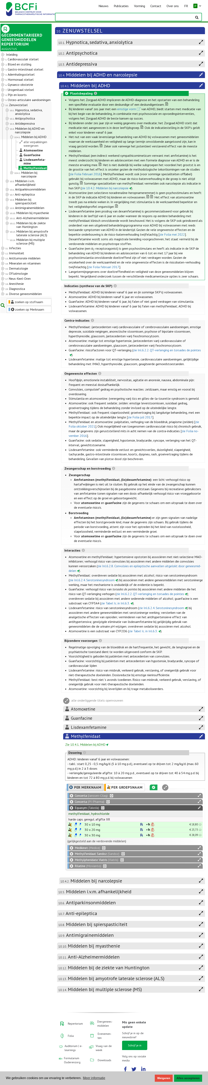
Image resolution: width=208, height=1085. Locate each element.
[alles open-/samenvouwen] (199, 795)
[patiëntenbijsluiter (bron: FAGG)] (80, 824)
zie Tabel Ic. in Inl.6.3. (115, 603)
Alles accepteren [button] (188, 1078)
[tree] (24, 174)
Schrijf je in (134, 1045)
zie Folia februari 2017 (103, 267)
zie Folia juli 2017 (140, 417)
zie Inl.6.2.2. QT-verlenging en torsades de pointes (167, 350)
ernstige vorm (126, 109)
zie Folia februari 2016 (85, 174)
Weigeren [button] (163, 1078)
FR (186, 6)
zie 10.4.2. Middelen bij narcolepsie (104, 188)
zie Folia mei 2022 (172, 234)
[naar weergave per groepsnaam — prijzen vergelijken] (70, 824)
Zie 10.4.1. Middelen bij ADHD (85, 744)
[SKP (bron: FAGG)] (76, 824)
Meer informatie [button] (94, 1078)
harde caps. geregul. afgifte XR (89, 819)
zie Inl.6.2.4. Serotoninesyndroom (92, 580)
